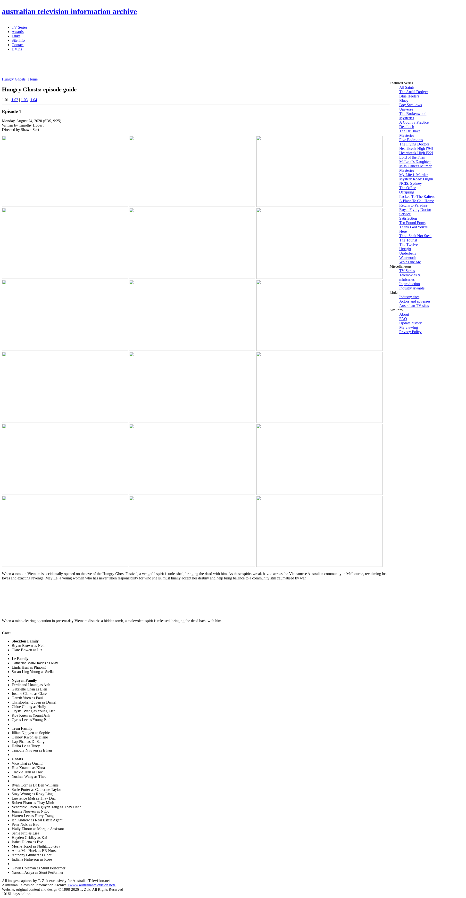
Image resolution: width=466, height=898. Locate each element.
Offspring (406, 192)
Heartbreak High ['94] (416, 148)
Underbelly (407, 253)
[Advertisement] (119, 66)
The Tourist (408, 240)
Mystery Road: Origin (416, 179)
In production (409, 284)
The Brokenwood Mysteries (412, 116)
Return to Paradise (413, 205)
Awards (18, 32)
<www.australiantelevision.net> (91, 885)
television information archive (69, 11)
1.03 (24, 100)
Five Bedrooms (411, 140)
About (404, 314)
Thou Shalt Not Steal (415, 236)
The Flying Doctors (414, 144)
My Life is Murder (413, 175)
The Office (407, 188)
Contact (18, 45)
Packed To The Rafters (416, 196)
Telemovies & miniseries (410, 277)
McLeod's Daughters (415, 162)
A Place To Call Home (416, 201)
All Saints (406, 87)
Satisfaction (408, 218)
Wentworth (407, 258)
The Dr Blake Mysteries (409, 133)
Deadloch (406, 127)
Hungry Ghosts (13, 79)
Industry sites (409, 297)
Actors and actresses (414, 301)
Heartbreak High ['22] (416, 153)
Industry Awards (411, 288)
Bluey (403, 100)
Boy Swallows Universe (410, 107)
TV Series (19, 27)
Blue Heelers (409, 96)
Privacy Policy (410, 332)
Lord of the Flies (412, 157)
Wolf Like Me (410, 262)
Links (16, 36)
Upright (405, 249)
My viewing (408, 327)
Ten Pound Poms (412, 223)
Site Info (18, 40)
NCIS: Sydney (410, 183)
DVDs (17, 49)
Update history (410, 323)
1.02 (14, 100)
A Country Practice (414, 122)
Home (33, 79)
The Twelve (408, 244)
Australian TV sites (414, 306)
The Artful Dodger (413, 92)
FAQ (403, 319)
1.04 (33, 100)
